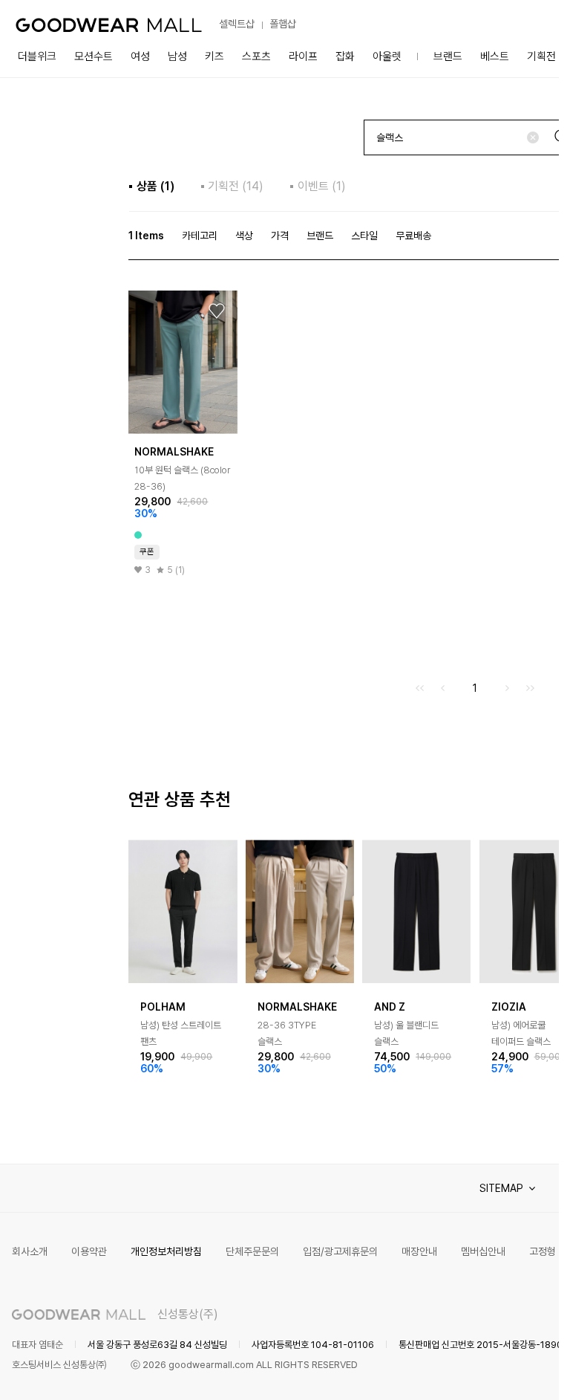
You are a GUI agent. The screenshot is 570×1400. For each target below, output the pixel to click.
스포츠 (256, 56)
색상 (244, 236)
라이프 (303, 56)
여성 (140, 56)
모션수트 (93, 56)
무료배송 (413, 236)
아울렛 (387, 56)
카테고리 (199, 236)
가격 (280, 236)
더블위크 (37, 56)
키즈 (214, 56)
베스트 (494, 56)
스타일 (364, 236)
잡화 (345, 56)
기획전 (541, 56)
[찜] (217, 311)
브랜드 (447, 56)
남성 (177, 56)
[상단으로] (487, 1370)
